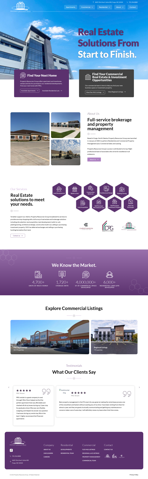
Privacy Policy (134, 475)
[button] (8, 387)
